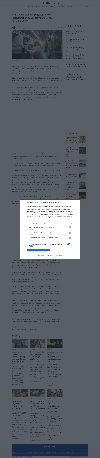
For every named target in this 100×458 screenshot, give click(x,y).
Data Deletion (41, 255)
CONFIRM (39, 250)
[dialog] (50, 229)
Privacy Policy (58, 255)
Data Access (50, 255)
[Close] (77, 202)
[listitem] (50, 224)
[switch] (69, 227)
